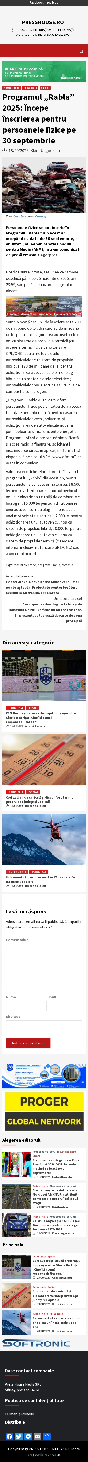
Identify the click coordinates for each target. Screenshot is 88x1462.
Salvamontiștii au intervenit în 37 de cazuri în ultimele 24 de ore (56, 1322)
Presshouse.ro (43, 22)
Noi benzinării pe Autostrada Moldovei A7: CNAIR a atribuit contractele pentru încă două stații (55, 1196)
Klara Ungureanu (45, 150)
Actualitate (11, 87)
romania (67, 565)
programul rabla (49, 565)
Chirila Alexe (60, 1207)
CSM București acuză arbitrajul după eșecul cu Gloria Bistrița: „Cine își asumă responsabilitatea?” (41, 717)
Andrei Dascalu (35, 726)
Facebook (37, 2)
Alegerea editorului (46, 1151)
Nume (11, 997)
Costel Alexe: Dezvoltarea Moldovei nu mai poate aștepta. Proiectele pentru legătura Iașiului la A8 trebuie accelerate (42, 584)
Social (45, 87)
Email (51, 997)
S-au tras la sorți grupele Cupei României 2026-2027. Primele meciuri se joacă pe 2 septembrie (56, 1166)
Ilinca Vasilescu (35, 805)
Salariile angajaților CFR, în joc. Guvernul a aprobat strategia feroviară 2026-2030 (56, 1225)
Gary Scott (20, 216)
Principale (30, 87)
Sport (33, 707)
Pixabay (40, 216)
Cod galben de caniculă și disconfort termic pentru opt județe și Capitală (39, 799)
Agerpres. (49, 255)
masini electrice (25, 565)
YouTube (52, 2)
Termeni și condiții (19, 1414)
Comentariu (17, 939)
